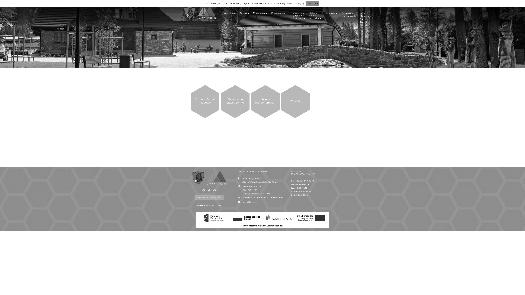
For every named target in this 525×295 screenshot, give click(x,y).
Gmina (243, 13)
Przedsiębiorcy (278, 13)
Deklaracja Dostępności (209, 197)
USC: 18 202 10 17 (250, 190)
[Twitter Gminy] (209, 190)
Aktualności (230, 13)
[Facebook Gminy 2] (204, 190)
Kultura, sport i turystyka (314, 15)
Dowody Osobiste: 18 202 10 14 (256, 193)
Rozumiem (312, 3)
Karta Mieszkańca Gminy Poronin (366, 18)
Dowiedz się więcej (295, 3)
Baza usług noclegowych (349, 14)
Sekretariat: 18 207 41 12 (253, 186)
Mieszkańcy (259, 13)
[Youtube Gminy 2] (215, 190)
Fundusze (330, 13)
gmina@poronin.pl (251, 202)
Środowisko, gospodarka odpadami (299, 15)
